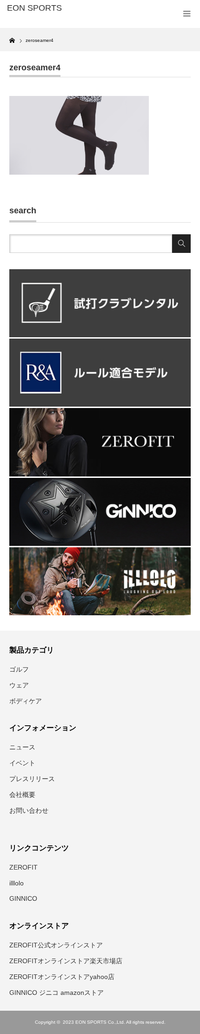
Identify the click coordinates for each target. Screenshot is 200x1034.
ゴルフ (19, 669)
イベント (22, 763)
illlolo (16, 883)
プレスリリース (32, 778)
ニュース (22, 747)
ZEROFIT (23, 867)
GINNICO (23, 898)
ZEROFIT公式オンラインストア (56, 945)
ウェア (19, 685)
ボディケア (25, 701)
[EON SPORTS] (47, 8)
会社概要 (22, 794)
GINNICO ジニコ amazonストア (56, 992)
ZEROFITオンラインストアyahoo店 (61, 976)
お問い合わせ (28, 810)
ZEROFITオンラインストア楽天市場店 (65, 961)
